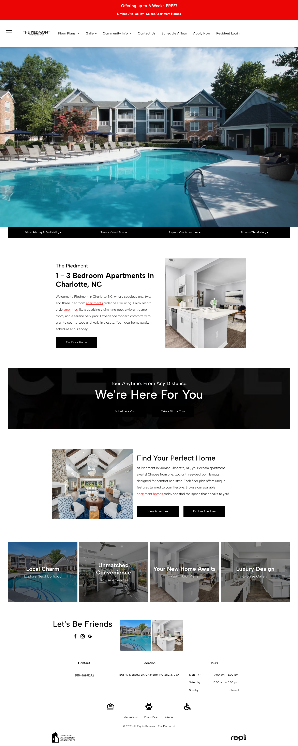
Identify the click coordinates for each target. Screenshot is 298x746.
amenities (70, 309)
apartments (94, 303)
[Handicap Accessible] (187, 709)
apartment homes (150, 494)
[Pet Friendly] (148, 709)
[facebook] (75, 637)
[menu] (9, 32)
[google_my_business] (90, 637)
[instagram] (82, 637)
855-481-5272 (84, 675)
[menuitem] (69, 33)
